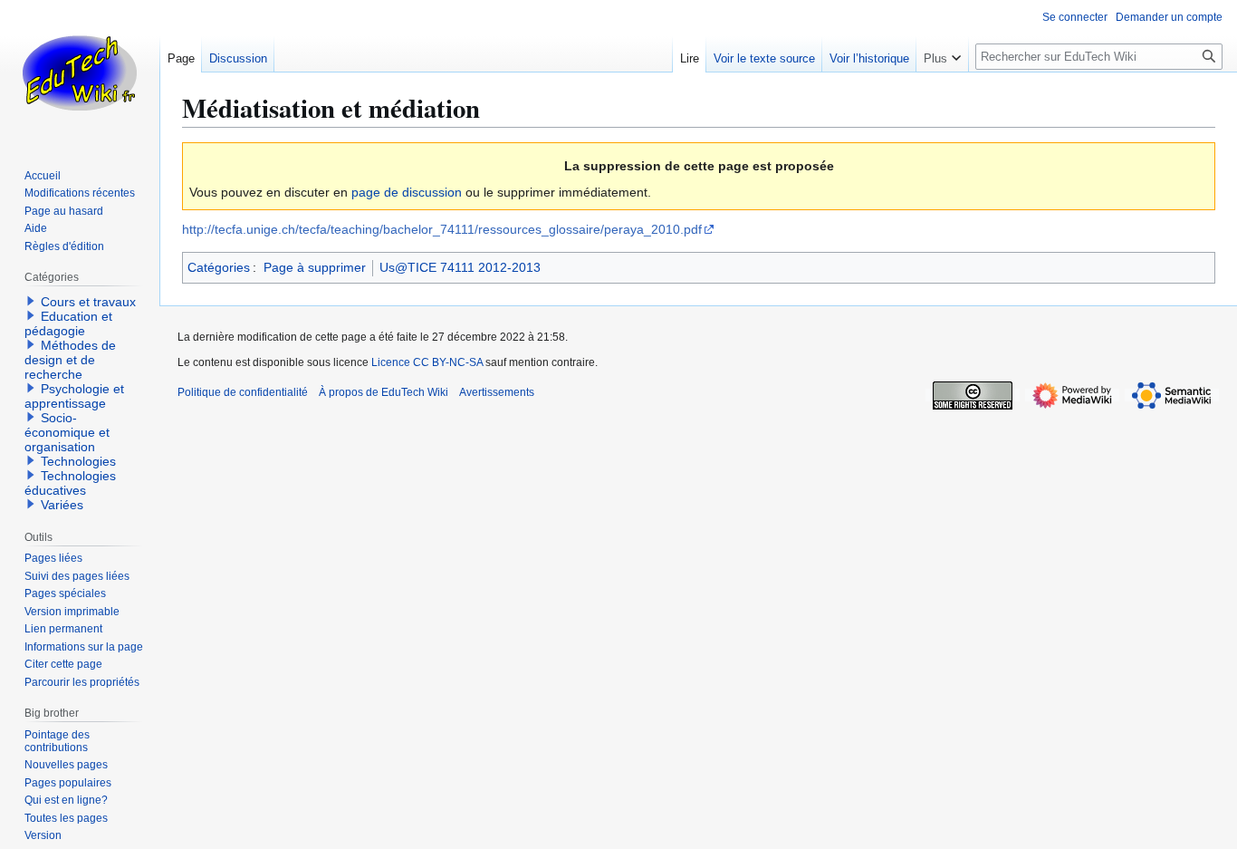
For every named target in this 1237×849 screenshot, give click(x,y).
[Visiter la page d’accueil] (79, 72)
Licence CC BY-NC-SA (427, 362)
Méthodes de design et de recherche (70, 359)
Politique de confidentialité (242, 392)
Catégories (218, 267)
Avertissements (496, 392)
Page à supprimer (315, 267)
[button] (942, 54)
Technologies (78, 461)
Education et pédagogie (68, 323)
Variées (62, 504)
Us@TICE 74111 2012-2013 (460, 267)
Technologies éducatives (70, 482)
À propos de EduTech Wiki (383, 392)
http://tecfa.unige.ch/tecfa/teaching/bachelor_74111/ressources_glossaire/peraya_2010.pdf (442, 229)
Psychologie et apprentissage (74, 395)
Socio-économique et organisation (67, 432)
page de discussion (406, 192)
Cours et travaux (88, 301)
